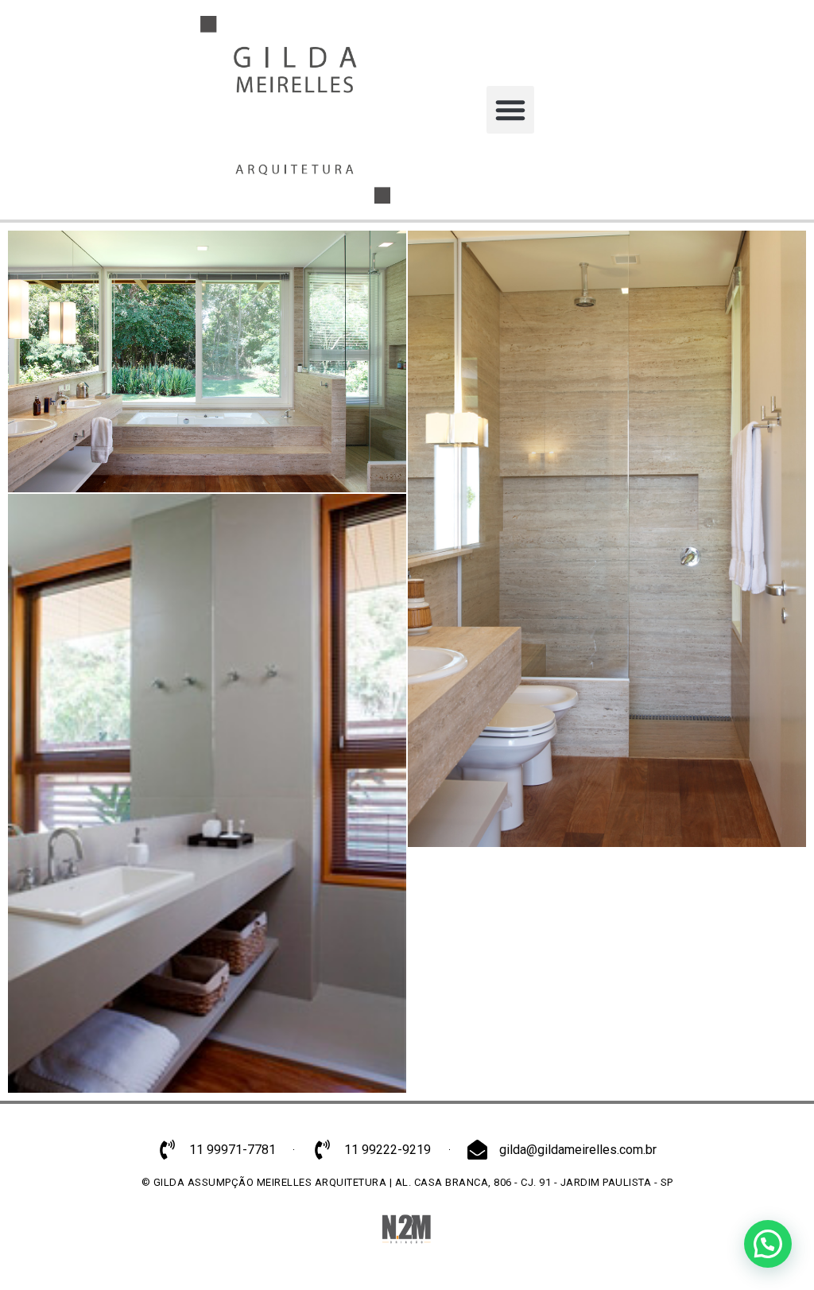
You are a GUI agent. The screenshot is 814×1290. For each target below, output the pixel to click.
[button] (510, 110)
